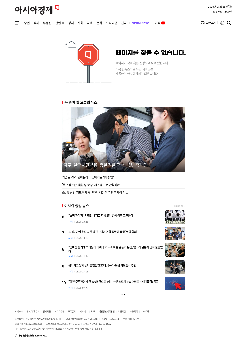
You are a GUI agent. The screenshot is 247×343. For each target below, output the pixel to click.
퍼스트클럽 (59, 311)
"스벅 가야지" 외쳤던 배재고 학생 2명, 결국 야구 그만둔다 (100, 215)
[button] (122, 294)
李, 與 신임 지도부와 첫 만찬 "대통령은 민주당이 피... (95, 192)
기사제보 (84, 311)
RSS (93, 311)
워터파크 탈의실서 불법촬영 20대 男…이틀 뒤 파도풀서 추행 (102, 265)
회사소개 (19, 311)
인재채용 (47, 311)
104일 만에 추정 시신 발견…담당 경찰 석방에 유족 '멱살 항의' (102, 231)
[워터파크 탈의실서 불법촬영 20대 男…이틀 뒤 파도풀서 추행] (175, 267)
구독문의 (72, 311)
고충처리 (134, 311)
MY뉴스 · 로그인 (222, 12)
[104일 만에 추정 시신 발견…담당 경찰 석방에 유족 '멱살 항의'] (175, 233)
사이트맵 (145, 311)
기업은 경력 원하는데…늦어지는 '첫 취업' (88, 177)
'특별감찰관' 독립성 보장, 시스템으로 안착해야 (91, 184)
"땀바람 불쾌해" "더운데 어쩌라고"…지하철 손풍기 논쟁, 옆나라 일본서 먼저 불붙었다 (115, 249)
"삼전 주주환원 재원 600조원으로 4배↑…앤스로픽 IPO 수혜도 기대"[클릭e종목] (113, 281)
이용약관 (122, 311)
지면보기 (208, 23)
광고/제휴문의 (33, 311)
